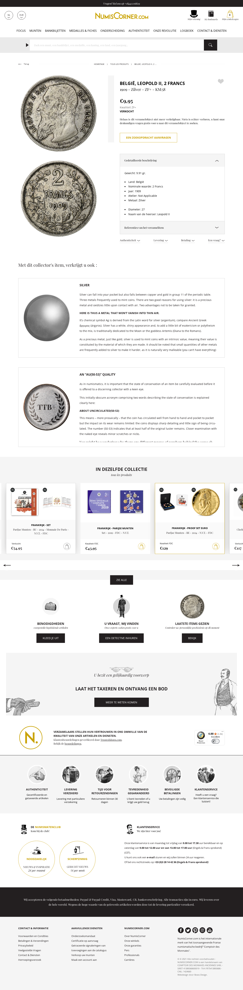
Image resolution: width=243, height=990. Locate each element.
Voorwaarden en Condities (33, 936)
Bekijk (192, 638)
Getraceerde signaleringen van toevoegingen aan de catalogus (89, 948)
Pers (126, 950)
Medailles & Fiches (83, 31)
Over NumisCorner (135, 936)
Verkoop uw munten (83, 955)
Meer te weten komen (121, 702)
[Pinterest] (195, 930)
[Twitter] (188, 930)
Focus (21, 31)
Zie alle (121, 580)
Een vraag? (214, 240)
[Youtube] (209, 930)
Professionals (131, 955)
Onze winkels (131, 940)
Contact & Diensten (211, 31)
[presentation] (7, 565)
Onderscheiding (112, 31)
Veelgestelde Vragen (29, 950)
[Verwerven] (141, 546)
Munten (35, 31)
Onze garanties (132, 945)
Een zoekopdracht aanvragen (148, 137)
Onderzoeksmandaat (83, 936)
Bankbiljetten (55, 31)
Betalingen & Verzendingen (33, 940)
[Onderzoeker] (210, 45)
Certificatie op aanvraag (84, 940)
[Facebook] (181, 930)
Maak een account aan (84, 959)
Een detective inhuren (121, 638)
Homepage (99, 64)
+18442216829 (132, 3)
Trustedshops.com (111, 739)
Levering (159, 240)
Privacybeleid (25, 945)
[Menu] (222, 732)
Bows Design (200, 974)
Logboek (186, 31)
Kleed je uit (51, 638)
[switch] (215, 741)
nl (9, 14)
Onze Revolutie (164, 31)
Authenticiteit (139, 31)
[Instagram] (202, 930)
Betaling (186, 240)
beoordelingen (73, 743)
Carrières (129, 959)
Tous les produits (119, 64)
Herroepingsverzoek (29, 959)
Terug (26, 64)
